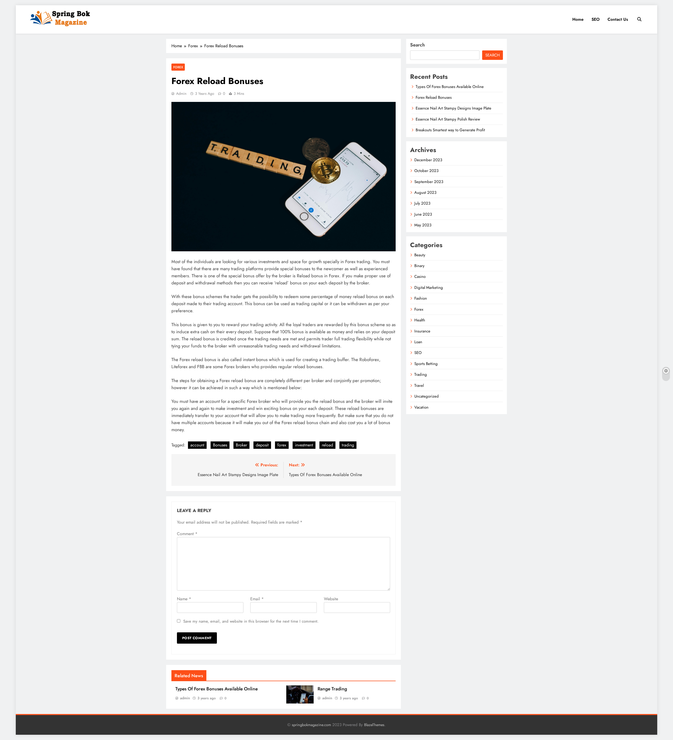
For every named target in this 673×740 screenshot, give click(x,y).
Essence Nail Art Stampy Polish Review (448, 119)
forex (281, 445)
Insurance (422, 331)
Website (331, 599)
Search (417, 44)
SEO (596, 19)
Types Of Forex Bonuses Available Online (216, 688)
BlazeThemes (374, 724)
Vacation (421, 407)
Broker (241, 445)
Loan (418, 342)
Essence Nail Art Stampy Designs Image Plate (453, 108)
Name (184, 599)
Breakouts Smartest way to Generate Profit (450, 130)
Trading (420, 374)
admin (181, 93)
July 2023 (422, 203)
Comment (187, 534)
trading (348, 445)
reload (327, 445)
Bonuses (220, 445)
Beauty (419, 255)
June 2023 (423, 214)
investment (304, 445)
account (197, 445)
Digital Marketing (428, 287)
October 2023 (426, 171)
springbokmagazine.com (311, 724)
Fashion (420, 298)
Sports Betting (426, 364)
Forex (178, 67)
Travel (419, 385)
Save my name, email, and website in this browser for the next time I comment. (251, 621)
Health (419, 320)
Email (257, 599)
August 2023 (425, 192)
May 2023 (422, 225)
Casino (420, 276)
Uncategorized (426, 396)
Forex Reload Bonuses (434, 97)
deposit (262, 445)
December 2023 (428, 160)
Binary (419, 266)
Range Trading (332, 688)
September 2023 (428, 182)
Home (578, 19)
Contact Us (618, 19)
